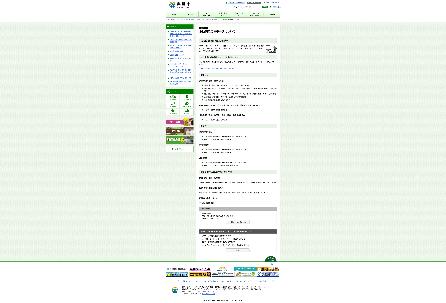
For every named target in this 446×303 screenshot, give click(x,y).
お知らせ (216, 19)
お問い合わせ (186, 281)
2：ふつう (222, 239)
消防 (187, 19)
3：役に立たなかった (237, 239)
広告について (274, 264)
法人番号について (208, 294)
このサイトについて (200, 281)
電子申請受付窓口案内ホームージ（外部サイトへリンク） (220, 68)
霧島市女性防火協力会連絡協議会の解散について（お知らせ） (180, 72)
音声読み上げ (255, 2)
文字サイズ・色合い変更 (236, 2)
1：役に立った (209, 239)
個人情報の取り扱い (217, 281)
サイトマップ (174, 281)
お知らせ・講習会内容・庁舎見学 (200, 19)
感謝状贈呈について (177, 55)
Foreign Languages (272, 2)
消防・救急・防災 (178, 19)
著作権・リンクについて (235, 281)
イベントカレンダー (179, 149)
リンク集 (272, 281)
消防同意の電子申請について (180, 78)
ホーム (168, 19)
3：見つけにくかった (242, 245)
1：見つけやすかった (211, 245)
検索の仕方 (277, 7)
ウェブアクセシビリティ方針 (256, 281)
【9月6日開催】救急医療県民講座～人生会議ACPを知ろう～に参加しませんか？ (181, 34)
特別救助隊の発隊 (176, 51)
